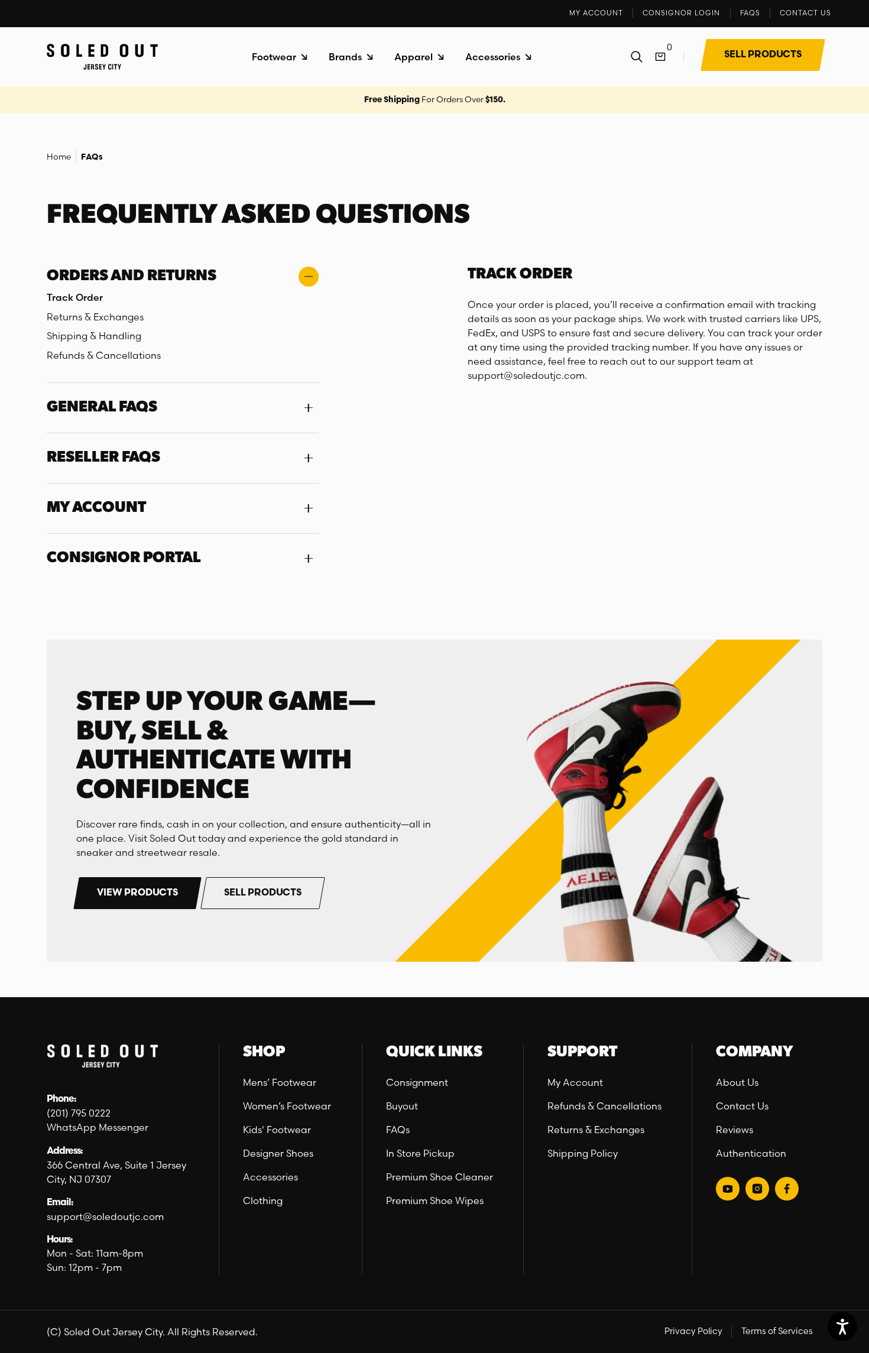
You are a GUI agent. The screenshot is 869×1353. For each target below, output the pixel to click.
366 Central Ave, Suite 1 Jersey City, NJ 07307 (116, 1172)
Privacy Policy (693, 1331)
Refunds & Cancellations (604, 1106)
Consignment (417, 1082)
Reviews (734, 1129)
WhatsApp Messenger (97, 1127)
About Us (737, 1082)
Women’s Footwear (287, 1106)
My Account (575, 1082)
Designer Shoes (278, 1153)
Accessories (270, 1177)
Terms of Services (777, 1331)
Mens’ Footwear (279, 1082)
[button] (279, 57)
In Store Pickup (420, 1153)
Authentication (751, 1153)
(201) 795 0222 (79, 1113)
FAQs (92, 157)
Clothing (263, 1200)
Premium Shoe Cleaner (439, 1177)
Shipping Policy (582, 1153)
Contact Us (742, 1106)
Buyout (402, 1106)
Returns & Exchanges (595, 1129)
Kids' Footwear (277, 1129)
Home (59, 156)
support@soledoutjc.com (105, 1216)
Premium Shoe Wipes (435, 1200)
